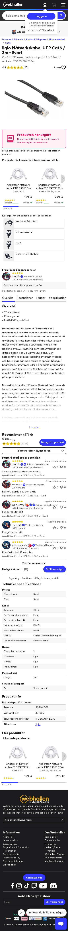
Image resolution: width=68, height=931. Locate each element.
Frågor (40, 298)
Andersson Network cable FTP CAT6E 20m (49, 186)
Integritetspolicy (11, 857)
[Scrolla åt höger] (63, 178)
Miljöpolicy (50, 843)
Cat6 (8, 42)
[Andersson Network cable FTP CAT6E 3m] (18, 174)
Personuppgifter (11, 854)
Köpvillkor (8, 836)
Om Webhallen (52, 840)
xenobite (17, 485)
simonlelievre (19, 545)
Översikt (7, 298)
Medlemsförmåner (54, 861)
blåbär (16, 276)
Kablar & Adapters (36, 39)
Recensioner (25, 298)
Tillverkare (50, 850)
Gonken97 (18, 505)
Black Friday (9, 864)
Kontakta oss (34, 877)
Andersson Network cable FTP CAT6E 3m (18, 186)
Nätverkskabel (57, 39)
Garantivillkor (10, 843)
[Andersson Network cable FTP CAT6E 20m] (49, 174)
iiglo (38, 724)
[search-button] (61, 15)
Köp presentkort (53, 857)
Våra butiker (51, 836)
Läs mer (34, 427)
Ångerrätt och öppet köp (16, 847)
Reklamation (9, 850)
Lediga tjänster (53, 847)
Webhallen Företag (55, 854)
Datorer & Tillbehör (12, 39)
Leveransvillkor (11, 840)
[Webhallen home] (12, 4)
